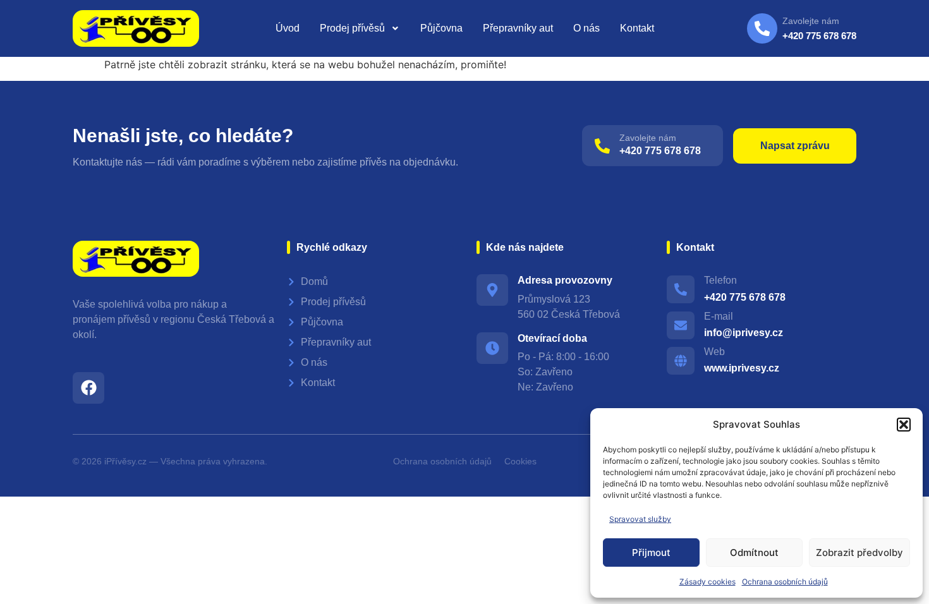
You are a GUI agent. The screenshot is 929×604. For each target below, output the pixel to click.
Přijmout (651, 553)
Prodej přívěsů (352, 28)
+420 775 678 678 (660, 150)
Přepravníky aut (518, 28)
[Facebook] (88, 388)
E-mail (718, 316)
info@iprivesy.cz (743, 332)
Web (714, 351)
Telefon (720, 280)
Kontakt (637, 28)
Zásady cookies (707, 581)
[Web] (681, 361)
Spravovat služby (640, 519)
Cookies (520, 461)
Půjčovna (441, 28)
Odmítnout (754, 553)
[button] (903, 424)
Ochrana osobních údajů (785, 581)
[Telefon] (681, 289)
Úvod (288, 28)
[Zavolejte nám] (602, 146)
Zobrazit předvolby (859, 553)
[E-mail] (681, 325)
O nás (586, 28)
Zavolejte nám (647, 138)
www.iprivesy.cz (741, 368)
